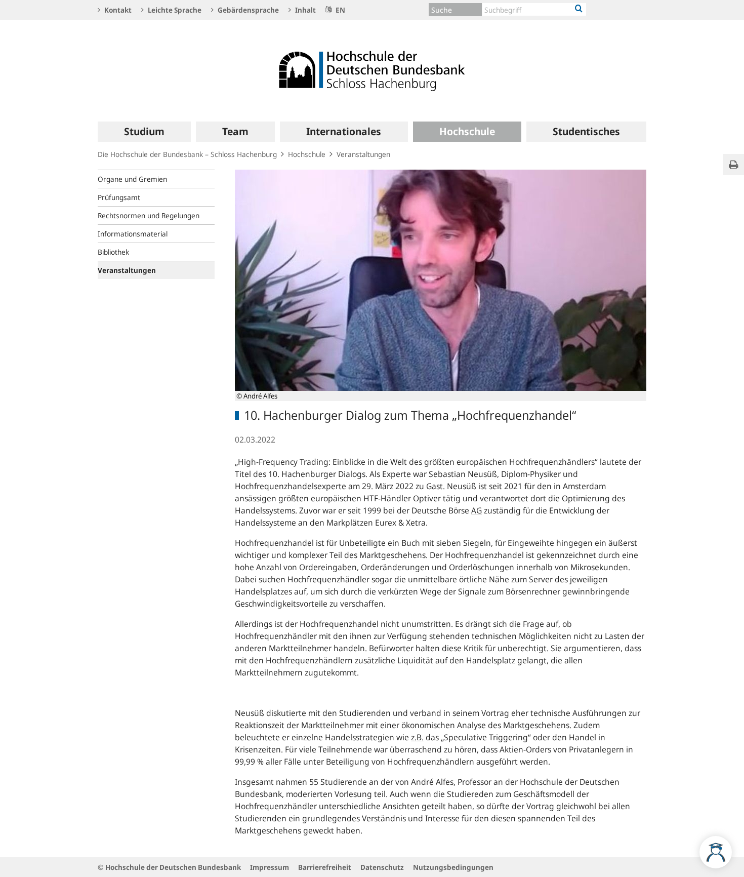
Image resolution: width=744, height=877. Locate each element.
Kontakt (117, 10)
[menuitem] (144, 132)
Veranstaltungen (363, 154)
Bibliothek (113, 252)
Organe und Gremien (132, 179)
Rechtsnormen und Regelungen (148, 215)
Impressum (269, 867)
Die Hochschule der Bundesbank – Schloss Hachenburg (187, 154)
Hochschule (306, 154)
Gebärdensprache (247, 10)
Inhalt (305, 10)
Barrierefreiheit (324, 867)
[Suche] (579, 9)
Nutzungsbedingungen (453, 867)
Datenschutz (382, 867)
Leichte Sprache (173, 10)
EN (339, 10)
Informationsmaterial (133, 233)
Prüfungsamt (119, 197)
